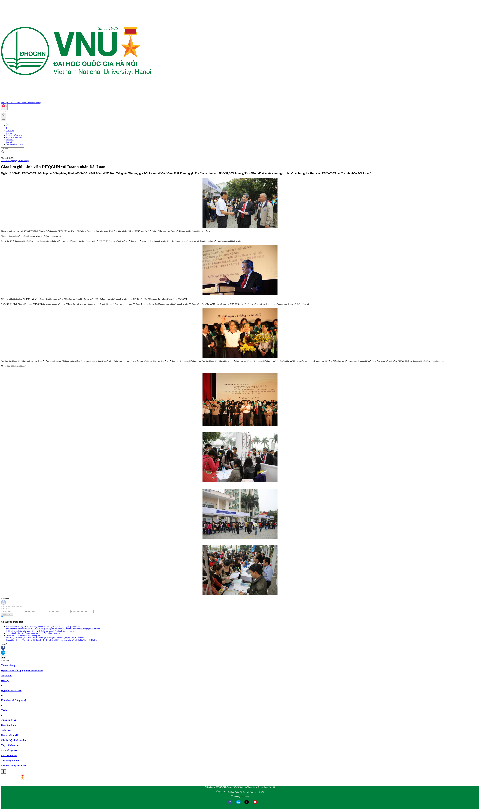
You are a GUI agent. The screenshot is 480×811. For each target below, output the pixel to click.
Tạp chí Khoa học (10, 745)
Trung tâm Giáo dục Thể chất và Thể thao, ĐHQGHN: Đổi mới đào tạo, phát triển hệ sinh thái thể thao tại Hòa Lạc (51, 640)
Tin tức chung (23, 161)
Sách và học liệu (9, 750)
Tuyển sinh (6, 675)
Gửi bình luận (7, 614)
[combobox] (4, 107)
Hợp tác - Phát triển (11, 690)
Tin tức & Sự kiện (8, 161)
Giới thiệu (10, 131)
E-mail (23, 103)
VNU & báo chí (9, 755)
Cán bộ (9, 142)
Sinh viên (10, 140)
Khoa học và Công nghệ (13, 700)
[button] (240, 647)
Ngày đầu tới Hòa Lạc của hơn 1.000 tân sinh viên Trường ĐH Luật (33, 633)
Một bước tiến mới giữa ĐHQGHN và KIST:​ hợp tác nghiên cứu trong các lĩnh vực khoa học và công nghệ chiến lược (53, 629)
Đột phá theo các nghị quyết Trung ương (22, 670)
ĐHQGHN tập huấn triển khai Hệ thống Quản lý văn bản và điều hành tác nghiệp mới (40, 631)
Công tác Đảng (8, 725)
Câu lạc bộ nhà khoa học (14, 740)
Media (4, 710)
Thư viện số (5, 103)
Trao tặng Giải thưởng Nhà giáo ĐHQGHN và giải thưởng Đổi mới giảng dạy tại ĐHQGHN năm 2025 (47, 638)
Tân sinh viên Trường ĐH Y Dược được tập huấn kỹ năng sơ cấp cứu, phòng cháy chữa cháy (43, 626)
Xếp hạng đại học (10, 760)
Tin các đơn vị (8, 720)
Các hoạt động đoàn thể (13, 765)
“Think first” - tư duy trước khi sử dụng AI (23, 635)
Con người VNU (9, 735)
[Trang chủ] (76, 100)
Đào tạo (9, 133)
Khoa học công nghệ (14, 135)
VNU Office (15, 103)
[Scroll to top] (3, 771)
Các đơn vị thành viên (14, 144)
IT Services (30, 103)
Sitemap (38, 103)
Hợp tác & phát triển (14, 137)
